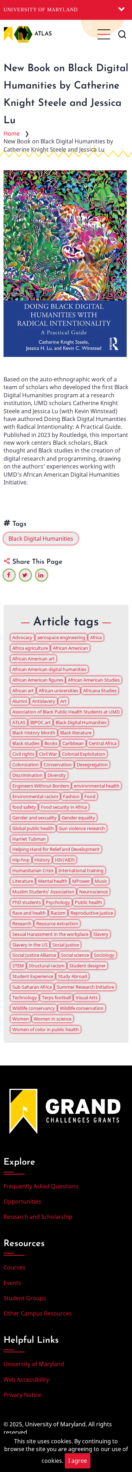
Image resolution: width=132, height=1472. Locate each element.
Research (21, 923)
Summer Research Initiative (85, 987)
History (42, 860)
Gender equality (78, 817)
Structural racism (46, 965)
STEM (18, 965)
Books (50, 743)
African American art (33, 658)
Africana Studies (100, 690)
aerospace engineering (61, 637)
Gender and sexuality (34, 817)
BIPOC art (40, 722)
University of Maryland (41, 9)
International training (80, 870)
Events (12, 1283)
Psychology (58, 902)
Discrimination (27, 775)
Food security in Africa (64, 807)
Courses (14, 1267)
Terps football (56, 997)
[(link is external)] (9, 575)
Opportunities (22, 1201)
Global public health (33, 828)
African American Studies (94, 680)
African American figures (37, 680)
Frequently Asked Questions (41, 1186)
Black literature (76, 732)
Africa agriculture (30, 648)
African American (70, 648)
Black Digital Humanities (40, 538)
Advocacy (22, 637)
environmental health (96, 786)
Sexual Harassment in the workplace (50, 934)
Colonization (25, 764)
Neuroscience (93, 891)
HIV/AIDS (65, 860)
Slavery (100, 934)
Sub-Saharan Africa (32, 987)
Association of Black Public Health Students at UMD (66, 712)
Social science (75, 955)
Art (63, 701)
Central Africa (103, 743)
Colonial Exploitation (83, 754)
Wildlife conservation (81, 1008)
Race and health (29, 913)
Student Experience (32, 976)
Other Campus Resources (38, 1313)
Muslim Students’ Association (43, 891)
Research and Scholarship (38, 1217)
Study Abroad (72, 976)
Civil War (48, 754)
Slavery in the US (30, 945)
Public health (88, 902)
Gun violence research (82, 828)
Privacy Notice (22, 1395)
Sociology (104, 955)
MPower (81, 881)
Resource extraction (57, 923)
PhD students (26, 902)
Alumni (19, 701)
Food (89, 796)
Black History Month (33, 732)
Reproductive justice (91, 913)
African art (23, 690)
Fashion (71, 796)
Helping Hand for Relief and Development (56, 849)
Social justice (65, 945)
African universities (58, 690)
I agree (77, 1461)
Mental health (52, 881)
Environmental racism (35, 796)
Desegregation (92, 764)
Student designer (87, 965)
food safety (24, 807)
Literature (22, 881)
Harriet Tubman (29, 839)
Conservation (58, 764)
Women (20, 1019)
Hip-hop (21, 860)
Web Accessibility (26, 1379)
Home (12, 133)
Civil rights (23, 754)
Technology (24, 997)
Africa (96, 637)
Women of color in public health (45, 1029)
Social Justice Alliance (34, 955)
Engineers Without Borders (40, 786)
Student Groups (25, 1298)
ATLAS (43, 34)
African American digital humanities (49, 669)
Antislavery (43, 701)
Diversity (57, 775)
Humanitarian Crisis (33, 870)
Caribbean (73, 743)
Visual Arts (87, 997)
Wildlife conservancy (33, 1008)
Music (101, 881)
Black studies (25, 743)
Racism (58, 913)
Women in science (52, 1019)
